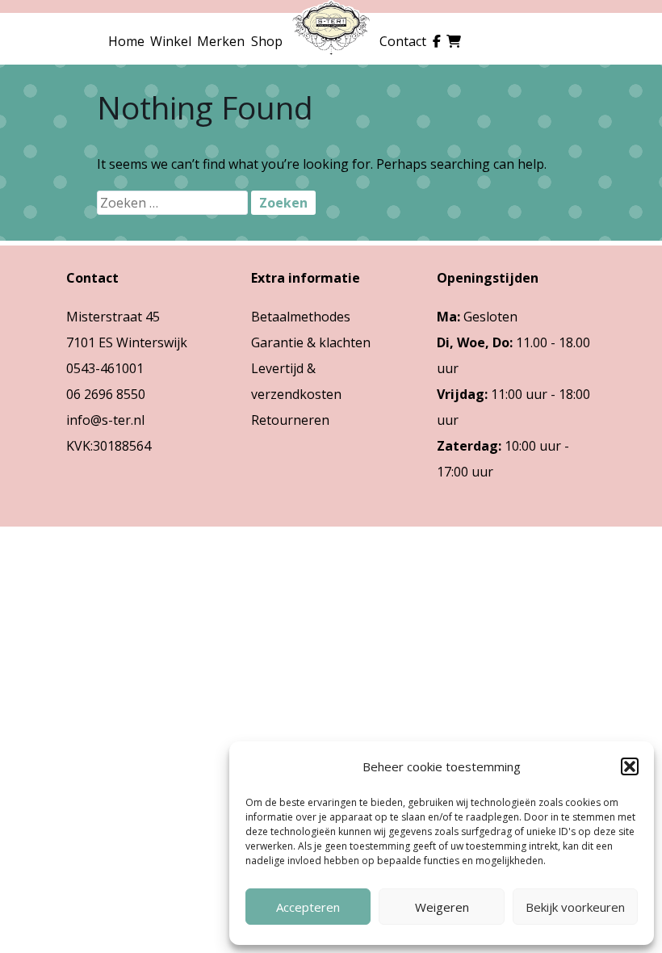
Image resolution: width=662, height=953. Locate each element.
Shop (267, 41)
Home (126, 41)
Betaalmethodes (300, 316)
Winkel (170, 41)
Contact (402, 41)
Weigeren (442, 907)
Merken (221, 41)
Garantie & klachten (311, 342)
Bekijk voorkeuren (575, 907)
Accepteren (308, 907)
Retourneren (290, 420)
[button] (630, 766)
